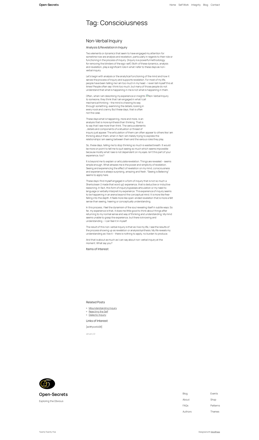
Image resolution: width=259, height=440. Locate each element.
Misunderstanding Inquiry (103, 308)
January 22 (90, 333)
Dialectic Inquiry (97, 314)
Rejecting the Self (98, 311)
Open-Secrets (49, 5)
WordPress (215, 432)
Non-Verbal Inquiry (104, 40)
